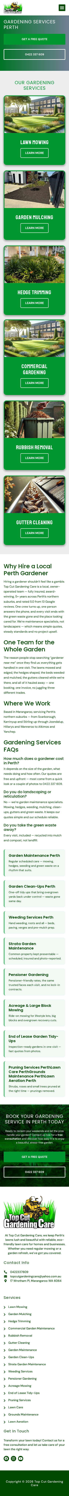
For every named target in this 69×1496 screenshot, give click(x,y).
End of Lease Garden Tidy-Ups (33, 1038)
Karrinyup (10, 722)
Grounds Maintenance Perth (27, 1074)
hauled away (36, 683)
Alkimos (43, 727)
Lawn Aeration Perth (31, 1078)
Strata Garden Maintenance (22, 946)
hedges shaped (29, 673)
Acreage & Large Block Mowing (30, 1008)
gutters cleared (38, 677)
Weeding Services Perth (31, 917)
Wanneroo (27, 727)
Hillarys (9, 727)
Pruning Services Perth (30, 1067)
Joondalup (56, 722)
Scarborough (46, 717)
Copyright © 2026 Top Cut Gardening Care (34, 1483)
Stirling (28, 722)
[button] (62, 7)
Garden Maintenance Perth (34, 855)
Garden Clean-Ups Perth (32, 886)
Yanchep (9, 732)
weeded (59, 673)
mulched (15, 677)
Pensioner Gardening (28, 974)
